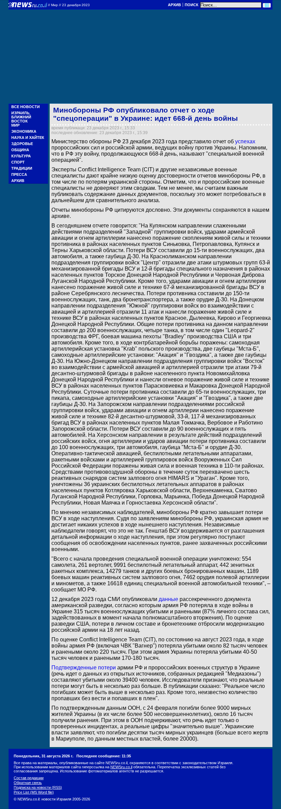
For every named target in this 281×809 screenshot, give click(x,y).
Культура (21, 156)
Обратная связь (28, 783)
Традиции (21, 168)
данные (168, 599)
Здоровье (22, 144)
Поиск (191, 5)
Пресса (19, 174)
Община (20, 150)
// (69, 5)
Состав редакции (29, 778)
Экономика (23, 131)
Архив (174, 5)
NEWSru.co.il (121, 767)
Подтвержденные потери (83, 667)
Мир (15, 125)
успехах (245, 141)
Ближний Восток (21, 119)
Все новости (25, 107)
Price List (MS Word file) (34, 792)
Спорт (18, 162)
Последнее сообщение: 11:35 (103, 756)
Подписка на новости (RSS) (38, 787)
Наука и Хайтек (27, 137)
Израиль (20, 113)
